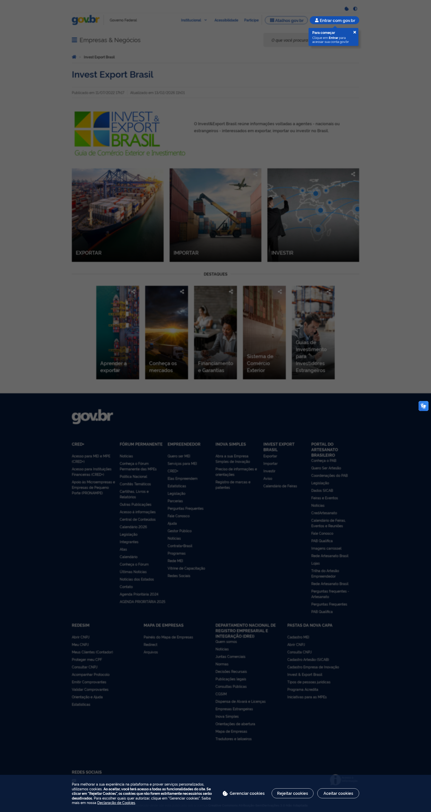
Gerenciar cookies (247, 793)
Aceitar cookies (338, 793)
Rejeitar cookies (292, 793)
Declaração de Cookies (116, 802)
